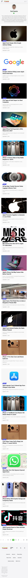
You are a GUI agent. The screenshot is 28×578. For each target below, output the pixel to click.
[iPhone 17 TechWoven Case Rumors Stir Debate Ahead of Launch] (14, 403)
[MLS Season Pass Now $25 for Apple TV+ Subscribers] (14, 234)
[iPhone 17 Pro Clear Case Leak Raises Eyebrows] (14, 347)
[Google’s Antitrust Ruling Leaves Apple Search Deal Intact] (14, 62)
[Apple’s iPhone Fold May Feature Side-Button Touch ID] (14, 262)
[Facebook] (17, 548)
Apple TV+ (5, 241)
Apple (4, 69)
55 (15, 539)
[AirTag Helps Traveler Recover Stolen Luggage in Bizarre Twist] (14, 177)
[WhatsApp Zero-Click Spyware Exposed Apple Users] (14, 460)
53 (10, 539)
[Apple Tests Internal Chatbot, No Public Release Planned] (14, 318)
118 (26, 539)
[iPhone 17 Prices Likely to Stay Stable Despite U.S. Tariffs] (14, 148)
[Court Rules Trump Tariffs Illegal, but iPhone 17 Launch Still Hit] (14, 432)
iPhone (4, 155)
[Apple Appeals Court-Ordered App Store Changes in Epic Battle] (14, 376)
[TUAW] (7, 1)
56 (18, 539)
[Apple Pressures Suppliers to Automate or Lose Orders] (14, 205)
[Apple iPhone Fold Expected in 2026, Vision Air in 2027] (14, 119)
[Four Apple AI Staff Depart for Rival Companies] (14, 91)
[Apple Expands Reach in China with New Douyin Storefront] (14, 518)
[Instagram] (24, 548)
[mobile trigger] (2, 1)
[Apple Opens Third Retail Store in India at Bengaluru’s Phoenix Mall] (14, 291)
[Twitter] (20, 548)
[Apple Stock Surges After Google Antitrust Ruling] (14, 33)
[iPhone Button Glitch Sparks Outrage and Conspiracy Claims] (14, 489)
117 (23, 539)
